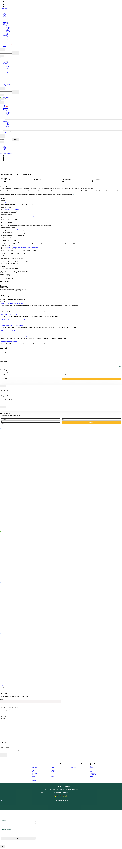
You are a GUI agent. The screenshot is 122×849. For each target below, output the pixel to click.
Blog (4, 13)
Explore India (5, 24)
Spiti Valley (8, 28)
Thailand (7, 36)
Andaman (7, 34)
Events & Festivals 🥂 (7, 44)
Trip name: (3, 372)
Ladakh (7, 32)
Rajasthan (7, 30)
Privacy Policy (92, 773)
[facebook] (3, 1)
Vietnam (7, 37)
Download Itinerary (61, 165)
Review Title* (3, 705)
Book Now (3, 406)
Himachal (7, 25)
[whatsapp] (3, 5)
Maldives (7, 39)
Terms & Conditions (94, 774)
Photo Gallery (3, 718)
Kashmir (7, 26)
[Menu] (2, 99)
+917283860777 (3, 8)
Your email (4, 820)
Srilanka (7, 38)
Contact (4, 46)
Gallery (1, 685)
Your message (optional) (6, 829)
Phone (3, 824)
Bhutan (7, 42)
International (5, 35)
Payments (4, 15)
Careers (4, 14)
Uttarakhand (8, 27)
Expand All (2, 200)
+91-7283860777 (57, 792)
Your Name (2, 742)
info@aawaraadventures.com (6, 9)
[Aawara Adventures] (4, 100)
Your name (4, 816)
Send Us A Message (13, 409)
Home (4, 20)
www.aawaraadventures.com (75, 792)
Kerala (7, 33)
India (33, 766)
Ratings (2, 699)
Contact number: (4, 378)
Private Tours (73, 767)
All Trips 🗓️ (5, 22)
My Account (5, 16)
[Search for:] (6, 52)
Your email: (64, 374)
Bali (6, 43)
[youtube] (3, 6)
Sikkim (7, 29)
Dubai (7, 41)
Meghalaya (8, 31)
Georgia (7, 40)
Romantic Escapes (74, 768)
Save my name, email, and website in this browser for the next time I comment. (17, 750)
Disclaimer (92, 771)
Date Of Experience (4, 707)
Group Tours (5, 23)
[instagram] (3, 3)
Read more (119, 356)
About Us (4, 11)
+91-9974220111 (65, 792)
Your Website (2, 747)
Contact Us (92, 770)
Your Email (2, 745)
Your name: (3, 374)
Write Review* (3, 715)
